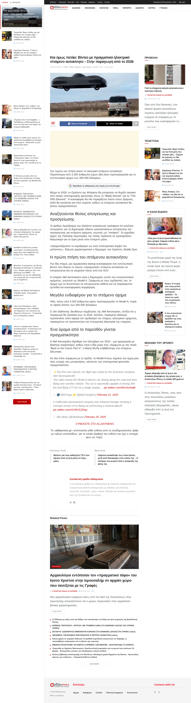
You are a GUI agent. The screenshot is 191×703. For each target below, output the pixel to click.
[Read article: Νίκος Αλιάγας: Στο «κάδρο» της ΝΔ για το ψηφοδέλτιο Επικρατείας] (152, 195)
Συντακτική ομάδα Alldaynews (86, 479)
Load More (22, 402)
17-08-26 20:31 (151, 98)
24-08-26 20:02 (154, 252)
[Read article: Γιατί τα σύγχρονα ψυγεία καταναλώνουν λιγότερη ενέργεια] (165, 74)
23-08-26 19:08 (171, 306)
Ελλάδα (150, 82)
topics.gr (61, 695)
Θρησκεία (56, 566)
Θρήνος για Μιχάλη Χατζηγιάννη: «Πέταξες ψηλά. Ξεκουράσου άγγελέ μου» (27, 292)
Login (183, 2)
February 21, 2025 (107, 394)
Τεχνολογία (86, 67)
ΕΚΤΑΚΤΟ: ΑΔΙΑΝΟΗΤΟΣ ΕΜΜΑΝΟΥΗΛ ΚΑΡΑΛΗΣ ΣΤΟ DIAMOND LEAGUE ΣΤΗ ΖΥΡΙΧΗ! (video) (94, 632)
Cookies (99, 693)
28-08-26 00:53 (85, 591)
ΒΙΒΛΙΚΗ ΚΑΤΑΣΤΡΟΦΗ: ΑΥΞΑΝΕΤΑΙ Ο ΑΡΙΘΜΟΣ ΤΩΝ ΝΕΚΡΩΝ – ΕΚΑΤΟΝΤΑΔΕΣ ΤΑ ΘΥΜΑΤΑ (93, 645)
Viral (77, 2)
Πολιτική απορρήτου (114, 693)
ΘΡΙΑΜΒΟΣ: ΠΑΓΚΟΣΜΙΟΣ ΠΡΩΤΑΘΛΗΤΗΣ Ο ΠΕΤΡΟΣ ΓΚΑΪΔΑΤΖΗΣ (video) (25, 369)
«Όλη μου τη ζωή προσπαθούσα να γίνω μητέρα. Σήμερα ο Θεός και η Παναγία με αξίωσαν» (164, 241)
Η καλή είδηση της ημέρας (161, 232)
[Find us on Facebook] (155, 692)
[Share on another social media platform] (136, 123)
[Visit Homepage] (59, 8)
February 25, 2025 (95, 416)
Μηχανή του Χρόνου (156, 367)
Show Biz (71, 2)
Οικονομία (62, 2)
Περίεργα (84, 2)
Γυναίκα (107, 2)
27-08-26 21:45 (151, 387)
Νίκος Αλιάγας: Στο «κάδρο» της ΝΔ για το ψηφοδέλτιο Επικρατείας (173, 194)
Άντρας (100, 2)
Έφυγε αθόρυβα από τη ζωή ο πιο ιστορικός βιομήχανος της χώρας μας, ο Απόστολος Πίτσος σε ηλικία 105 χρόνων (164, 376)
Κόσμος (78, 67)
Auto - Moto (69, 67)
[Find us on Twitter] (159, 692)
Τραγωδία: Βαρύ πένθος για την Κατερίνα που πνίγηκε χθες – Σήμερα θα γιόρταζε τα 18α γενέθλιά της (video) (173, 154)
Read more (58, 611)
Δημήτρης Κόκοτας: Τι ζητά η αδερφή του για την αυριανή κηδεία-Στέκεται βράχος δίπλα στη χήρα (172, 175)
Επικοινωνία (132, 693)
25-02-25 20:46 (55, 67)
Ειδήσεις (53, 2)
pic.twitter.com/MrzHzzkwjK (120, 387)
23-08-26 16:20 (171, 330)
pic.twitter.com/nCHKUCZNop (70, 409)
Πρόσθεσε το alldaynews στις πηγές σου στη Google (96, 186)
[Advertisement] (21, 83)
